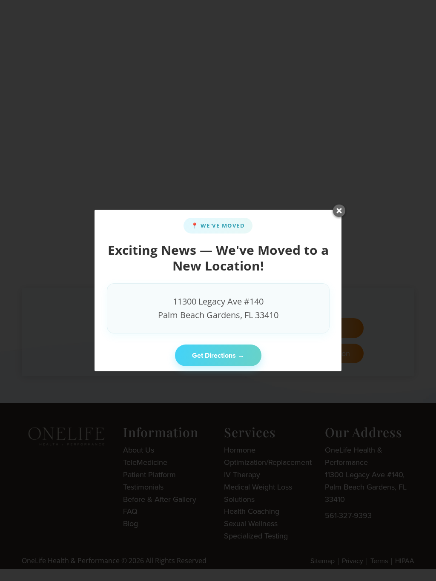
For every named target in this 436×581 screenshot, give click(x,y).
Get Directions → (218, 355)
